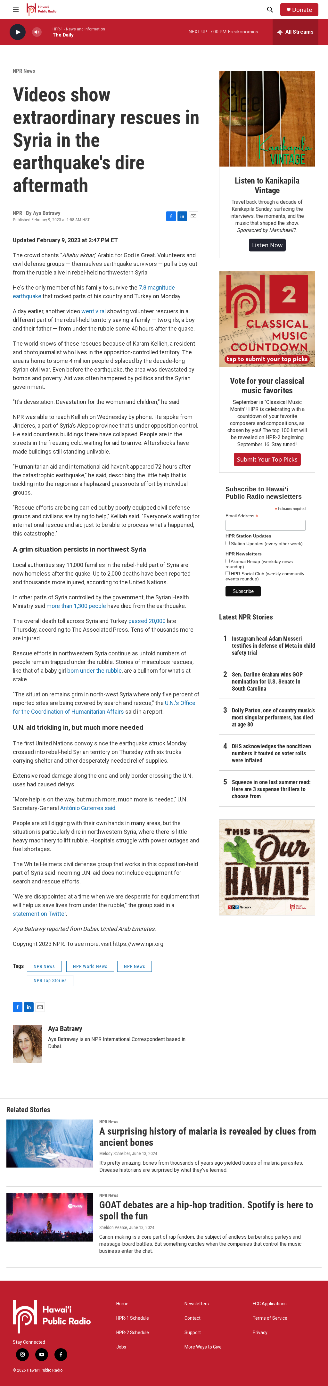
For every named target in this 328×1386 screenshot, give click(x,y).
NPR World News (90, 966)
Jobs (121, 1347)
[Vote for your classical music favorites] (267, 319)
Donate (302, 9)
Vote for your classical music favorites (267, 385)
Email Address (242, 516)
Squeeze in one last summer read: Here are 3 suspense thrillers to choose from (271, 789)
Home (122, 1303)
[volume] (36, 32)
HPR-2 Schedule (132, 1332)
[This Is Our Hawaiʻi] (267, 867)
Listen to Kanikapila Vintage (267, 185)
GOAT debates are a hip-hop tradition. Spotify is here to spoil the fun (206, 1210)
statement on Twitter (39, 913)
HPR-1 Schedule (132, 1318)
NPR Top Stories (50, 980)
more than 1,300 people (76, 606)
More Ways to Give (203, 1347)
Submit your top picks (267, 459)
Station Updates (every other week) (266, 543)
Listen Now (267, 245)
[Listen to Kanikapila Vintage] (267, 119)
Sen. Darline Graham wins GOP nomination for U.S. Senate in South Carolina (267, 681)
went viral (93, 311)
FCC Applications (270, 1303)
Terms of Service (270, 1318)
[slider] (47, 32)
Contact (192, 1318)
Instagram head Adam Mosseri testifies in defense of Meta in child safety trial (273, 645)
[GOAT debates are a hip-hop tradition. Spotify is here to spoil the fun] (49, 1217)
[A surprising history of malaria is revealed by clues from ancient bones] (49, 1143)
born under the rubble (94, 670)
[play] (17, 32)
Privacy (260, 1332)
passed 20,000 (147, 621)
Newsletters (196, 1303)
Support (192, 1332)
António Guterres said (87, 808)
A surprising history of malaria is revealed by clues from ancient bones (207, 1137)
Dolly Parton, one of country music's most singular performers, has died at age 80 (273, 717)
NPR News (24, 71)
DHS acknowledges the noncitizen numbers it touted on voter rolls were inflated (271, 753)
